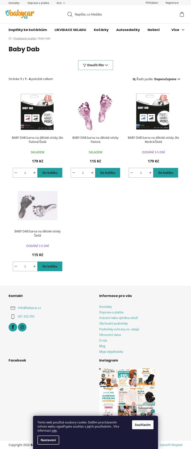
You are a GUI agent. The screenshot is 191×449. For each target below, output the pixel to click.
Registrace (172, 2)
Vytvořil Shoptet (171, 445)
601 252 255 (26, 316)
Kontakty (14, 3)
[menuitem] (28, 30)
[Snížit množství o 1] (16, 172)
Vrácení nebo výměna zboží (118, 318)
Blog (102, 346)
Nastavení (48, 440)
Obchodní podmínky (113, 323)
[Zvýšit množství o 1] (34, 172)
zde (54, 430)
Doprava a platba (38, 3)
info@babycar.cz (29, 308)
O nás (103, 340)
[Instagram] (22, 327)
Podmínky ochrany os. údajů (119, 329)
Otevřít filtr (95, 65)
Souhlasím (143, 425)
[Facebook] (13, 327)
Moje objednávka (111, 352)
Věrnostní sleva (110, 335)
